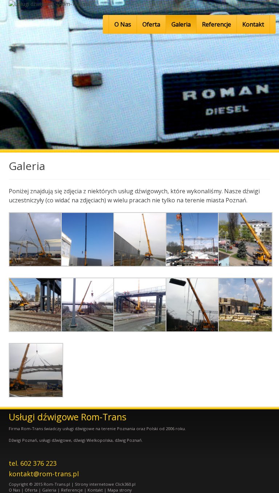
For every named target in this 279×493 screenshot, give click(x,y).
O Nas (122, 24)
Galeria (181, 24)
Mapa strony (120, 490)
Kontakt (253, 24)
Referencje (216, 24)
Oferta (151, 24)
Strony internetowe (94, 484)
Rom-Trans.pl (57, 484)
